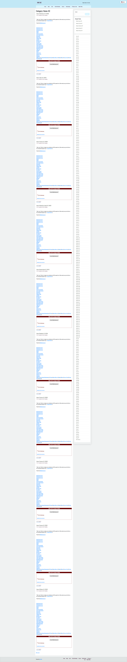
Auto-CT (77, 50)
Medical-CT (78, 251)
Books (59, 57)
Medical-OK (78, 311)
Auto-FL (77, 55)
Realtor (37, 31)
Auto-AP (77, 39)
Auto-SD (77, 118)
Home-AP (77, 140)
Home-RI (77, 215)
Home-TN (77, 220)
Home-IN (77, 170)
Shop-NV (77, 406)
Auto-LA (77, 74)
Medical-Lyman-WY (79, 21)
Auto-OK (77, 109)
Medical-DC (78, 253)
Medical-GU (78, 262)
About (49, 6)
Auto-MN (77, 85)
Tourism (63, 6)
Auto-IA (77, 64)
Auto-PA (77, 112)
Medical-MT (78, 293)
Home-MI (77, 184)
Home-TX (77, 222)
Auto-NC (77, 93)
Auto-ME (77, 79)
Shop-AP (77, 342)
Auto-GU (77, 60)
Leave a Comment (38, 75)
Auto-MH (77, 81)
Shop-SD (77, 420)
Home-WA (77, 231)
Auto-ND (77, 95)
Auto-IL (77, 67)
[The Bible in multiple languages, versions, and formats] (40, 67)
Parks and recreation (39, 33)
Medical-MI (78, 284)
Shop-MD (77, 380)
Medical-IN (78, 271)
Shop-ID (77, 368)
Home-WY (77, 236)
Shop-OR (77, 413)
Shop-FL (77, 357)
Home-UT (77, 224)
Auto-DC (77, 51)
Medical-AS (78, 244)
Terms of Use (66, 57)
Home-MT (77, 192)
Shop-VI (77, 429)
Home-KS (77, 171)
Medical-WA (78, 331)
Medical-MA (78, 277)
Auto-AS (77, 43)
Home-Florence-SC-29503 (42, 461)
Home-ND (77, 196)
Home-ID (77, 166)
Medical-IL (77, 269)
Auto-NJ (77, 100)
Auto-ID (77, 65)
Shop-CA (77, 349)
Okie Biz (39, 3)
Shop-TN (77, 422)
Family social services (39, 45)
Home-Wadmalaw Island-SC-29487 (43, 205)
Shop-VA (77, 427)
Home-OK (77, 210)
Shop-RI (77, 417)
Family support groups (39, 46)
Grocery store (38, 52)
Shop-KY (77, 375)
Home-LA (77, 175)
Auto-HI (77, 62)
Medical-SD (78, 319)
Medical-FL (77, 257)
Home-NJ (77, 201)
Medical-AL (78, 239)
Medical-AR (78, 243)
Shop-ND (77, 397)
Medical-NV (78, 305)
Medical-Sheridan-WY (79, 25)
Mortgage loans (38, 41)
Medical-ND (78, 297)
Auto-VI (77, 126)
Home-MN (77, 185)
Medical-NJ (78, 302)
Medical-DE (78, 255)
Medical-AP (78, 241)
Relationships (68, 6)
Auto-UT (77, 123)
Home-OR (77, 211)
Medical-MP (78, 290)
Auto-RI (77, 114)
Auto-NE (77, 97)
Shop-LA (77, 377)
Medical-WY (78, 337)
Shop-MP (77, 390)
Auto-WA (77, 130)
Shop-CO (77, 350)
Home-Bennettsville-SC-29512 (42, 269)
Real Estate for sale (39, 27)
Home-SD (77, 218)
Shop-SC (77, 418)
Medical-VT (78, 330)
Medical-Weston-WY (79, 30)
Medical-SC (78, 317)
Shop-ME (77, 382)
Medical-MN (78, 286)
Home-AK (77, 137)
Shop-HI (77, 364)
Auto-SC (77, 116)
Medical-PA (78, 314)
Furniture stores (38, 43)
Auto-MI (77, 83)
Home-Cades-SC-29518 (41, 78)
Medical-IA (77, 265)
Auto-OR (77, 111)
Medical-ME (78, 281)
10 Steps (50, 57)
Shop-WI (77, 434)
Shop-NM (77, 404)
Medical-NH (78, 300)
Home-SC (77, 217)
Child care (38, 55)
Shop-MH (77, 384)
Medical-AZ (78, 246)
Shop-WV (77, 436)
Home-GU (77, 161)
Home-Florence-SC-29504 (42, 141)
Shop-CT (77, 352)
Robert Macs (81, 6)
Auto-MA (77, 76)
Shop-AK (77, 338)
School (37, 32)
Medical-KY (78, 274)
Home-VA (77, 225)
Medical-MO (78, 288)
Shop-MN (77, 387)
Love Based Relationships (45, 57)
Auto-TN (77, 119)
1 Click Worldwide (57, 6)
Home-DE (77, 154)
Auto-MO (77, 86)
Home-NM (77, 203)
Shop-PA (77, 415)
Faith (52, 6)
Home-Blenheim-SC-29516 (42, 333)
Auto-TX (77, 121)
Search (76, 12)
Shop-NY (77, 408)
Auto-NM (77, 102)
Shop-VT (77, 430)
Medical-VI (77, 328)
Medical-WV (78, 335)
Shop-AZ (77, 347)
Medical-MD (78, 279)
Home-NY (77, 206)
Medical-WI (78, 333)
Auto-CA (77, 46)
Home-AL (77, 138)
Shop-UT (77, 425)
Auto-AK (77, 36)
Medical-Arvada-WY (79, 23)
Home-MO (77, 187)
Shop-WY (77, 437)
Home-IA (77, 164)
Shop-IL (77, 370)
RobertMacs (46, 15)
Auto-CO (77, 48)
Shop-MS (77, 392)
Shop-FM (77, 359)
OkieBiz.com (38, 57)
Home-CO (77, 149)
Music (62, 57)
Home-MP (77, 189)
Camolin (41, 659)
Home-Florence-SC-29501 (42, 525)
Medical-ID (78, 267)
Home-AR (77, 142)
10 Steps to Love (74, 6)
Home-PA (77, 213)
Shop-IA (77, 366)
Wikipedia (37, 50)
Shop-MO (77, 389)
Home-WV (77, 234)
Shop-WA (77, 432)
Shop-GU (77, 363)
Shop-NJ (77, 403)
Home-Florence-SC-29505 (42, 397)
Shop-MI (77, 385)
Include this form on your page (40, 70)
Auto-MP (77, 88)
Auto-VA (77, 125)
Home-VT (77, 229)
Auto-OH (77, 107)
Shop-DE (77, 356)
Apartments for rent (39, 30)
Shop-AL (77, 340)
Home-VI (77, 227)
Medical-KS (78, 272)
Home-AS (77, 144)
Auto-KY (77, 72)
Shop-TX (77, 423)
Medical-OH (78, 309)
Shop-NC (77, 396)
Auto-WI (77, 131)
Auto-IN (77, 69)
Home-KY (77, 173)
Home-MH (77, 182)
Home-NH (77, 199)
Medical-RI (78, 316)
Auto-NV (77, 104)
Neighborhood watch (39, 48)
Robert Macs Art (55, 57)
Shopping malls (38, 38)
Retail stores (38, 37)
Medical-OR (78, 312)
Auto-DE (77, 53)
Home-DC (77, 152)
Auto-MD (77, 78)
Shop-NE (77, 399)
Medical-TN (78, 321)
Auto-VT (77, 128)
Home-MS (77, 191)
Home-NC (77, 194)
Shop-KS (77, 373)
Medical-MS (78, 291)
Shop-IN (77, 371)
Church (37, 51)
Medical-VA (78, 326)
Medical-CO (78, 250)
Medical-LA (78, 276)
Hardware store (38, 54)
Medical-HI (78, 264)
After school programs (39, 35)
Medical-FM (78, 258)
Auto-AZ (77, 45)
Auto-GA (77, 58)
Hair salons (38, 42)
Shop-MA (77, 378)
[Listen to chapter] (52, 20)
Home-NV (77, 204)
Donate (40, 58)
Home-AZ (77, 145)
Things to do (38, 49)
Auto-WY (77, 135)
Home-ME (77, 180)
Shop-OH (77, 410)
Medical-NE (78, 298)
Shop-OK (77, 411)
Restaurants (38, 36)
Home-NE (77, 198)
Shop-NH (77, 401)
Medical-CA (78, 248)
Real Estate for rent (39, 29)
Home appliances (39, 44)
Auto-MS (77, 90)
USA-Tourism (78, 439)
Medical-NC (78, 295)
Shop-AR (77, 344)
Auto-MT (77, 91)
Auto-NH (77, 98)
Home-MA (77, 177)
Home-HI (77, 163)
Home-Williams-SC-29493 (42, 589)
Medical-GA (78, 260)
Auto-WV (77, 133)
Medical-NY (78, 307)
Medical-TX (78, 323)
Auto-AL (77, 38)
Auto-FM (77, 57)
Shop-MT (77, 394)
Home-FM (77, 158)
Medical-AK (78, 237)
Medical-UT (78, 324)
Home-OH (77, 208)
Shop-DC (77, 354)
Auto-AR (77, 41)
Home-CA (77, 147)
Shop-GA (77, 361)
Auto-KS (77, 71)
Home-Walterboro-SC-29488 (42, 14)
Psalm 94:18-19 (49, 20)
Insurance (37, 39)
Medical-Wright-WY (79, 28)
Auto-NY (77, 105)
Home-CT (77, 151)
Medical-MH (78, 283)
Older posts (38, 652)
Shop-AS (77, 345)
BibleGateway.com (42, 23)
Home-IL (77, 168)
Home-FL (77, 156)
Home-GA (77, 159)
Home (45, 6)
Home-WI (77, 232)
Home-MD (77, 178)
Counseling (38, 56)
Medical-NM (78, 304)
